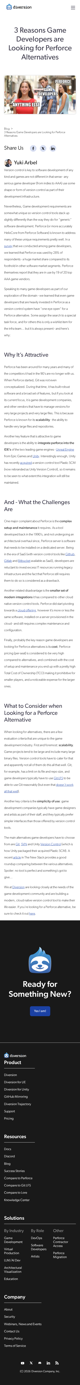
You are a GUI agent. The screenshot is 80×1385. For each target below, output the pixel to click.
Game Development (13, 1240)
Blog (7, 1164)
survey (8, 246)
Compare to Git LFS (17, 1185)
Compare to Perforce (18, 1178)
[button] (73, 8)
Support (9, 1111)
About (8, 1309)
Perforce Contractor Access (60, 1242)
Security (9, 1317)
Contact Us (11, 1331)
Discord (9, 1156)
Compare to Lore (15, 1192)
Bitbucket (24, 561)
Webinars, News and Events (22, 1324)
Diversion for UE (15, 1082)
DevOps (36, 1238)
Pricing (9, 1118)
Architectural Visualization (13, 1270)
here (32, 913)
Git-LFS (58, 778)
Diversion (18, 887)
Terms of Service (15, 1346)
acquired (26, 463)
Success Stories (14, 1171)
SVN (24, 844)
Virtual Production (11, 1251)
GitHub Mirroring (16, 1097)
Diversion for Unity (16, 1089)
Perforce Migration (60, 1255)
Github (69, 554)
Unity (36, 456)
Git (17, 844)
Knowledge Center (17, 1200)
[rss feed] (57, 1363)
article (17, 857)
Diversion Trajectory (17, 1104)
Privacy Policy (13, 1338)
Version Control (50, 844)
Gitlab (8, 561)
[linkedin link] (48, 1363)
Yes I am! (40, 1011)
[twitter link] (23, 1363)
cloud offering (26, 610)
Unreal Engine (65, 449)
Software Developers (38, 1247)
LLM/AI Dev (12, 1260)
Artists (35, 1256)
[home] (18, 7)
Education (11, 1279)
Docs (7, 1149)
